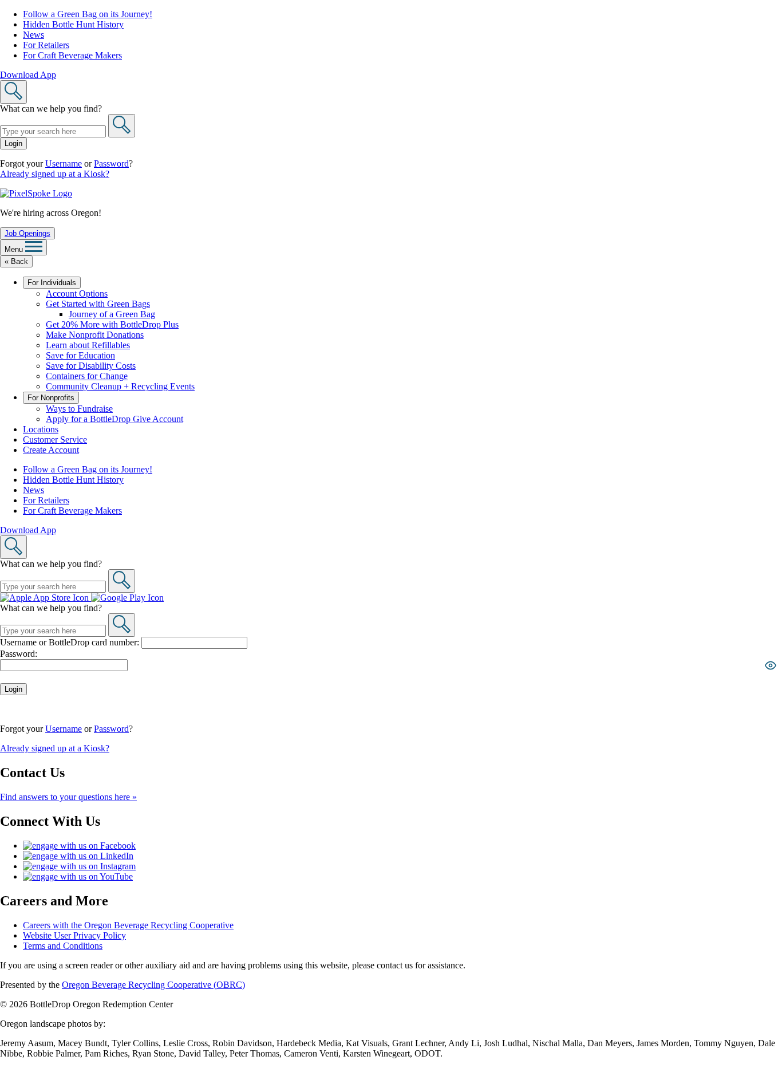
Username (63, 163)
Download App (28, 75)
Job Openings (27, 233)
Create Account (51, 450)
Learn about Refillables (88, 345)
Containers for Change (87, 376)
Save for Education (80, 355)
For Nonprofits (50, 397)
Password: (18, 654)
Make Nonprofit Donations (95, 335)
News (33, 35)
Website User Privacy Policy (74, 935)
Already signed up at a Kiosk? (54, 174)
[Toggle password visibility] (770, 665)
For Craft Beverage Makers (72, 55)
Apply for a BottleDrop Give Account (114, 419)
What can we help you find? (51, 108)
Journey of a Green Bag (112, 314)
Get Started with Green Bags (98, 304)
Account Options (77, 293)
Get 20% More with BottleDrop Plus (112, 324)
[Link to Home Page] (36, 193)
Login (13, 143)
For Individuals (51, 282)
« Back (16, 261)
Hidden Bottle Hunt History (73, 24)
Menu (15, 249)
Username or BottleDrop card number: (70, 642)
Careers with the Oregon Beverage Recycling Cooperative (128, 925)
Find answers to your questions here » (68, 797)
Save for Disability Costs (91, 366)
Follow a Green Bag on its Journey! (87, 14)
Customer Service (55, 439)
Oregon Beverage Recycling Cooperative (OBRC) (153, 985)
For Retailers (46, 45)
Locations (40, 429)
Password (111, 163)
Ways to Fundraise (79, 408)
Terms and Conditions (62, 946)
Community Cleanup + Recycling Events (120, 386)
